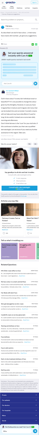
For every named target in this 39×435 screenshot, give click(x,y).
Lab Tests (27, 8)
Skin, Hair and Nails (24, 12)
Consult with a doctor (11, 12)
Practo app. (24, 196)
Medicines (19, 8)
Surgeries (35, 8)
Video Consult (12, 7)
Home (2, 12)
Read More (22, 276)
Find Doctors (4, 7)
